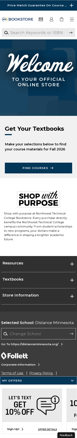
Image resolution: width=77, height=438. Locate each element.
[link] (62, 19)
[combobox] (38, 334)
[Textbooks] (41, 19)
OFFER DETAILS (47, 429)
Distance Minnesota (37, 322)
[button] (38, 5)
